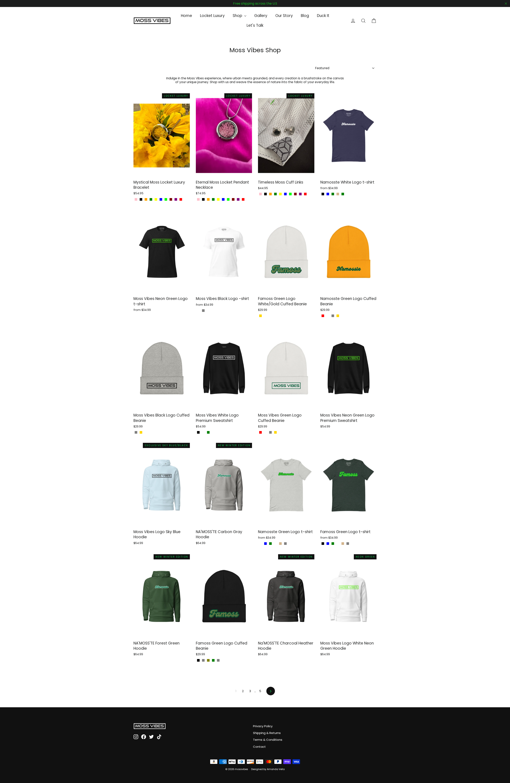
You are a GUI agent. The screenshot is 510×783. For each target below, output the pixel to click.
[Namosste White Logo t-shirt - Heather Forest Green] (332, 194)
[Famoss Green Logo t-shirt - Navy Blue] (328, 543)
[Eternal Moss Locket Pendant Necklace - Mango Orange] (208, 199)
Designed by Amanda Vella (268, 769)
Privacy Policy (263, 726)
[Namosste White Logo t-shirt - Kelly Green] (342, 194)
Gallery (260, 15)
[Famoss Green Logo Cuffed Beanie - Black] (198, 660)
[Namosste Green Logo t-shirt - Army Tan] (280, 543)
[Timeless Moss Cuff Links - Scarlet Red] (305, 194)
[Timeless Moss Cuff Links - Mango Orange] (270, 194)
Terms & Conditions (267, 740)
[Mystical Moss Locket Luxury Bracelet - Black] (141, 199)
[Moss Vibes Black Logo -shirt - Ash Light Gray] (203, 310)
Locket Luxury (212, 15)
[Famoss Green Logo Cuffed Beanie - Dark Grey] (203, 660)
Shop (238, 15)
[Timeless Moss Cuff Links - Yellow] (280, 194)
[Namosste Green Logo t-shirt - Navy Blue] (265, 543)
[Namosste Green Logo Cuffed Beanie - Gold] (337, 315)
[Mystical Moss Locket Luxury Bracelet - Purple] (176, 199)
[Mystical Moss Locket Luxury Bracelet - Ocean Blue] (161, 199)
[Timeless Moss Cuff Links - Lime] (290, 194)
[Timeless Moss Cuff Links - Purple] (300, 194)
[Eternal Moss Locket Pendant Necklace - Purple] (238, 199)
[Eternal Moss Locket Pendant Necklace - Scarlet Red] (243, 199)
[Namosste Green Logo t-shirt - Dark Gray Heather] (275, 543)
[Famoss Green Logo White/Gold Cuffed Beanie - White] (265, 315)
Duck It (323, 15)
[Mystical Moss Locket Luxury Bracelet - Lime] (166, 199)
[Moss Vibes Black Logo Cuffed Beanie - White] (146, 432)
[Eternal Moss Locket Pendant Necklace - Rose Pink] (198, 199)
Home (186, 15)
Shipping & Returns (267, 733)
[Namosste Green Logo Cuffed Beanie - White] (328, 315)
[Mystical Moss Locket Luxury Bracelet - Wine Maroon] (171, 199)
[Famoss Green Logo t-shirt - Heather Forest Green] (332, 543)
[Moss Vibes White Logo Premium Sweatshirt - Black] (198, 432)
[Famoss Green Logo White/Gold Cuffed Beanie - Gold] (260, 315)
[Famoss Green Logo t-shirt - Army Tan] (342, 543)
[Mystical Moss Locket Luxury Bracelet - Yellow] (156, 199)
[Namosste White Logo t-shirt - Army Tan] (337, 194)
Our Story (284, 15)
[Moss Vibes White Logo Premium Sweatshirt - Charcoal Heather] (203, 432)
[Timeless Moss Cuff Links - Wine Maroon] (295, 194)
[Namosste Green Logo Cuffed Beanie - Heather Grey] (332, 315)
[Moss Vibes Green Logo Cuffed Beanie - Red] (260, 432)
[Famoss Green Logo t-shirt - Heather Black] (323, 543)
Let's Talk (255, 25)
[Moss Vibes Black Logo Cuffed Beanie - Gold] (141, 432)
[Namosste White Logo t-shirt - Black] (323, 194)
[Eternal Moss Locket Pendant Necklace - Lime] (228, 199)
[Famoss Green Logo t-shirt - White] (352, 543)
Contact (259, 747)
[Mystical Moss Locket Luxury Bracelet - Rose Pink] (136, 199)
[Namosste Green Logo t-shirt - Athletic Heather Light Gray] (285, 543)
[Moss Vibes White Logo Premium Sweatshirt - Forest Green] (208, 432)
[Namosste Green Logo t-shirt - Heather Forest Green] (270, 543)
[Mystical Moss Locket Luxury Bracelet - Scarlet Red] (180, 199)
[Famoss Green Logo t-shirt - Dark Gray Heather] (337, 543)
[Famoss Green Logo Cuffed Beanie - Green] (213, 660)
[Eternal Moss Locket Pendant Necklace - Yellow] (218, 199)
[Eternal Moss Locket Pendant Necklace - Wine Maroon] (233, 199)
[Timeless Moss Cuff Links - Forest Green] (275, 194)
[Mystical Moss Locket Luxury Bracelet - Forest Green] (151, 199)
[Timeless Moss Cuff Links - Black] (265, 194)
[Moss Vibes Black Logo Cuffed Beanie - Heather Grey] (136, 432)
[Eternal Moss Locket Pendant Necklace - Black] (203, 199)
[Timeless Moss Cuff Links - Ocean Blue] (285, 194)
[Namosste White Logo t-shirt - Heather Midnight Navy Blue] (328, 194)
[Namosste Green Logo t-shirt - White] (290, 543)
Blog (305, 15)
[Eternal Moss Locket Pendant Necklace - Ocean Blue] (223, 199)
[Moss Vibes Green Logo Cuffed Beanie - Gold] (275, 432)
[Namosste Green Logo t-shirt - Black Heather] (260, 543)
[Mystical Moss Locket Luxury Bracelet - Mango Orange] (146, 199)
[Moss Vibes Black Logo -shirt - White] (198, 310)
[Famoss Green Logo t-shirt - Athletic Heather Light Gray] (347, 543)
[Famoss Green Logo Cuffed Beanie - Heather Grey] (218, 660)
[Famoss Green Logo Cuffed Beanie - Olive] (208, 660)
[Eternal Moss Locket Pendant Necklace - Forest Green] (213, 199)
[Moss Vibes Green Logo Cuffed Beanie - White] (265, 432)
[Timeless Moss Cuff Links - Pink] (260, 194)
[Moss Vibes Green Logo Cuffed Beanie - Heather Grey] (270, 432)
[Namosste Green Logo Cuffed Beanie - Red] (323, 315)
